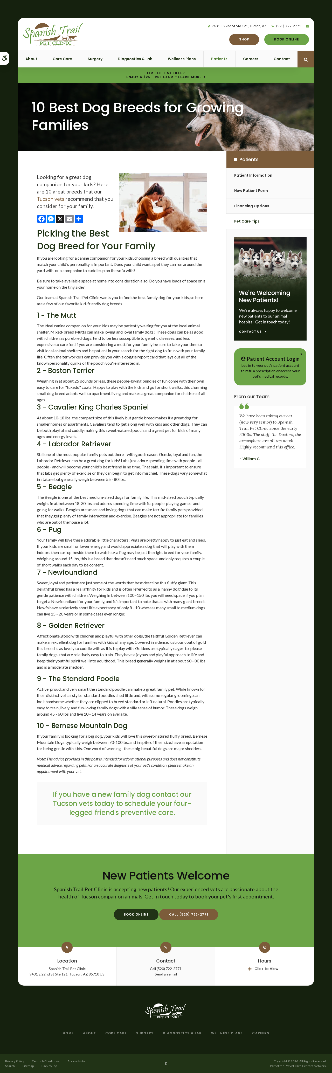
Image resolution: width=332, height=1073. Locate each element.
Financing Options (251, 206)
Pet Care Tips (247, 221)
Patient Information (253, 175)
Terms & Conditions (46, 1061)
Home (68, 1033)
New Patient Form (251, 190)
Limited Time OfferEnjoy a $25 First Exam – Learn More (164, 75)
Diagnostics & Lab (135, 58)
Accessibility (76, 1061)
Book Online (286, 39)
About (31, 58)
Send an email (166, 974)
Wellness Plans (182, 58)
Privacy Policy (14, 1061)
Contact (282, 58)
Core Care (62, 58)
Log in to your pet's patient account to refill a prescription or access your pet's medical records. (270, 367)
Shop (244, 39)
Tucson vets (50, 199)
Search (10, 1066)
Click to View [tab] (266, 968)
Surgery (95, 58)
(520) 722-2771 (288, 26)
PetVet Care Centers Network (305, 1066)
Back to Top (49, 1066)
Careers (250, 58)
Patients (219, 58)
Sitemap (28, 1066)
